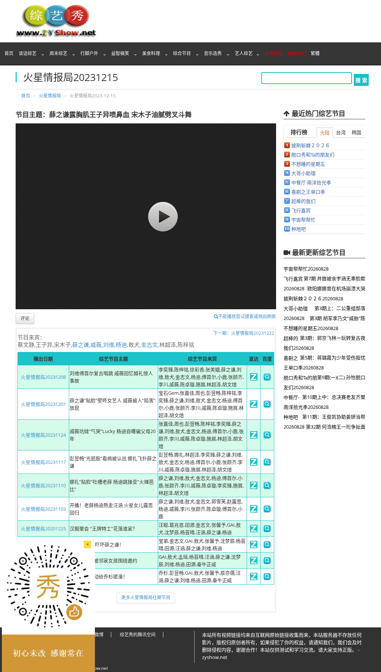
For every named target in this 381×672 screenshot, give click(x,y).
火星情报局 (50, 96)
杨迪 (121, 344)
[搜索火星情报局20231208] (267, 378)
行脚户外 (89, 53)
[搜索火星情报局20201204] (267, 578)
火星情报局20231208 (43, 377)
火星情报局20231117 (43, 462)
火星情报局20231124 (43, 435)
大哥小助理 (303, 173)
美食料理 (151, 53)
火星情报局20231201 (43, 404)
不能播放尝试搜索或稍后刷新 (247, 316)
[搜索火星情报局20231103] (267, 510)
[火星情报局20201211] (253, 562)
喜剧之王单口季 (308, 191)
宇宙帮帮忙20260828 (306, 268)
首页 (8, 53)
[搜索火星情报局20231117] (267, 464)
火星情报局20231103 (43, 508)
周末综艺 (58, 53)
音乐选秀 (213, 53)
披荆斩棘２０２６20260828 (313, 298)
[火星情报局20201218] (253, 546)
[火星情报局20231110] (253, 487)
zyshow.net (96, 668)
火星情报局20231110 (43, 485)
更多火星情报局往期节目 (145, 597)
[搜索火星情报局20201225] (267, 530)
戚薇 (96, 344)
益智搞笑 (120, 53)
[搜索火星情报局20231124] (267, 436)
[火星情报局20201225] (253, 530)
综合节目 (182, 53)
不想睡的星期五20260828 (311, 328)
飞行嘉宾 (301, 210)
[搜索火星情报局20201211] (267, 562)
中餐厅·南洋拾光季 (311, 182)
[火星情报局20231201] (253, 406)
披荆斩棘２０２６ (310, 145)
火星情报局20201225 (43, 528)
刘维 (108, 344)
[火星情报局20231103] (253, 510)
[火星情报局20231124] (253, 436)
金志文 (149, 344)
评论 (24, 318)
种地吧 (298, 229)
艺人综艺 (244, 53)
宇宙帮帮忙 (303, 219)
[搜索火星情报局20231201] (267, 406)
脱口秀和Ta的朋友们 (312, 154)
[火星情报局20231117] (253, 464)
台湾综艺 (273, 53)
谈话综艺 (28, 53)
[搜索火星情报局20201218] (267, 546)
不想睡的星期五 (308, 164)
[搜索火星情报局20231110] (267, 487)
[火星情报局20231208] (253, 378)
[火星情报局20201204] (253, 578)
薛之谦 (80, 344)
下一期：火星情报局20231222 (243, 333)
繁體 (315, 53)
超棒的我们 (303, 201)
